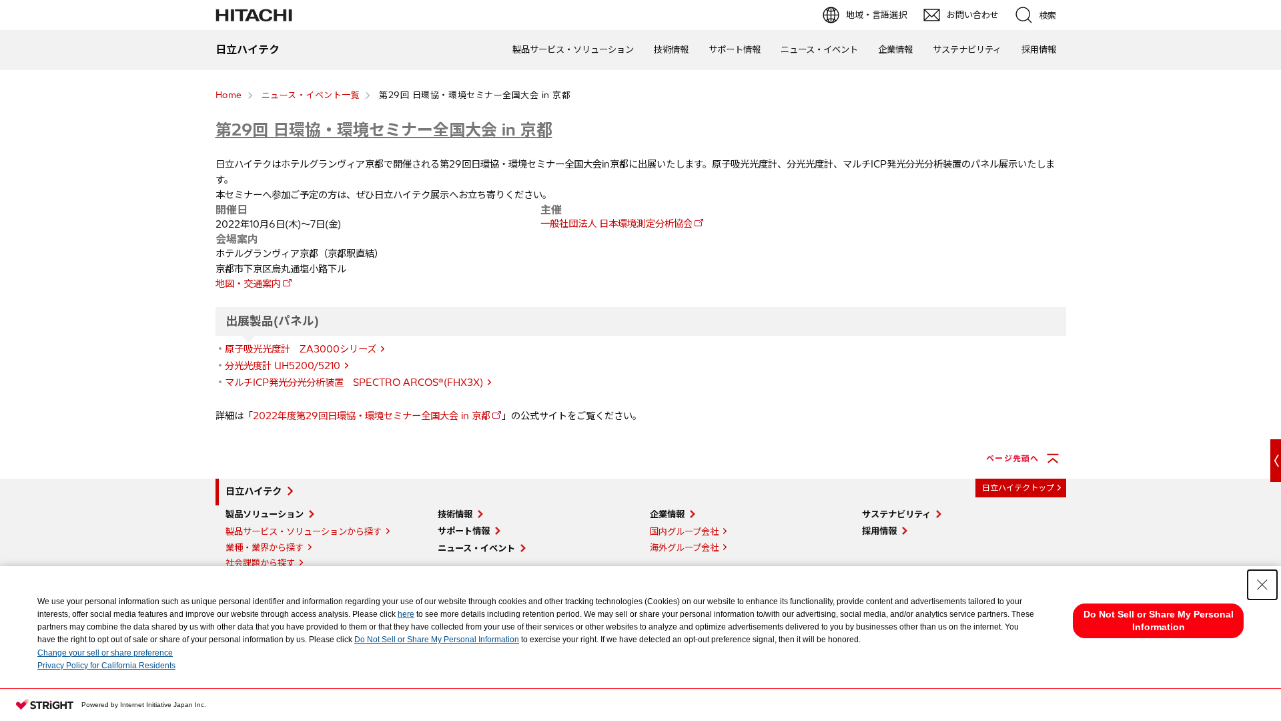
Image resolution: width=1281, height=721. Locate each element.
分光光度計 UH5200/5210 (282, 366)
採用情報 (1038, 49)
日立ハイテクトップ (1018, 488)
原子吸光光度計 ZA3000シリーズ (300, 349)
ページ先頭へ (1012, 458)
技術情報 (671, 49)
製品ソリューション (265, 514)
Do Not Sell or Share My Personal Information (436, 639)
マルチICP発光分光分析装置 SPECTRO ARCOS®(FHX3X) (354, 383)
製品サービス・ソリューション (573, 49)
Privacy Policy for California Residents (106, 665)
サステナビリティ (967, 49)
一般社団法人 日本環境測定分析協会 (616, 224)
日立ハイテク (254, 491)
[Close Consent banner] (1262, 584)
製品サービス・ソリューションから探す (304, 531)
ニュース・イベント (819, 49)
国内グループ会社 (684, 531)
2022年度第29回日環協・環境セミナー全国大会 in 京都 (371, 416)
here (406, 614)
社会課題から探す (260, 562)
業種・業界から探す (265, 547)
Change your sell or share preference (105, 653)
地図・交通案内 (248, 284)
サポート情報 (735, 49)
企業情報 (895, 49)
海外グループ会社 (684, 547)
